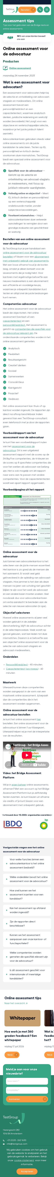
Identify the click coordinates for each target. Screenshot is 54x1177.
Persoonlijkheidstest (17, 664)
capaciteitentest (12, 321)
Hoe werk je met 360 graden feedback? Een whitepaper (20, 1035)
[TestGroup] (12, 10)
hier (39, 719)
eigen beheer (19, 785)
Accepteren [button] (27, 1171)
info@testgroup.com (17, 1144)
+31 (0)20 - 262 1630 (16, 1140)
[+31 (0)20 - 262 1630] (40, 9)
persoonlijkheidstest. (14, 325)
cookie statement (24, 1160)
